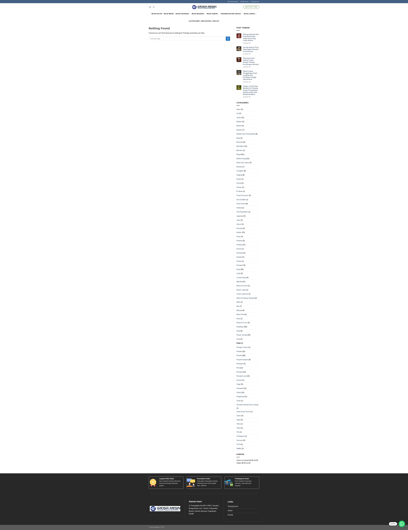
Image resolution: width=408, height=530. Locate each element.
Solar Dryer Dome (243, 412)
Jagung (239, 216)
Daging (239, 175)
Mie (238, 306)
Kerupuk (240, 265)
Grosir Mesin (154, 527)
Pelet (239, 343)
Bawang (240, 142)
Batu (238, 138)
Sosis (239, 416)
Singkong (240, 396)
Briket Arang (241, 158)
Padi (238, 331)
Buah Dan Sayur (243, 163)
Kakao (239, 232)
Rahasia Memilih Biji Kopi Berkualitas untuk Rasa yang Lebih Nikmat (251, 37)
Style (238, 420)
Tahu (238, 424)
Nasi (238, 318)
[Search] (153, 7)
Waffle (239, 448)
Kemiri (239, 249)
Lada (238, 273)
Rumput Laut (241, 376)
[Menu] (150, 7)
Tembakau (240, 436)
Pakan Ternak (242, 335)
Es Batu (239, 191)
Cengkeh (240, 171)
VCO (238, 444)
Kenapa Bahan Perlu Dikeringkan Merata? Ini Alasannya (251, 49)
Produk (239, 355)
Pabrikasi (240, 327)
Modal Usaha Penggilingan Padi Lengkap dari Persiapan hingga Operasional (250, 75)
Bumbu (239, 167)
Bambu (239, 130)
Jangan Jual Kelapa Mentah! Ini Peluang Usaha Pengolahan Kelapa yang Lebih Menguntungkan (250, 90)
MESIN (239, 282)
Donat (239, 183)
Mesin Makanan (198, 14)
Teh (238, 432)
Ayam (239, 117)
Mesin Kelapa (157, 14)
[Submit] (228, 39)
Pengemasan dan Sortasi (231, 14)
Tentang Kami (255, 1)
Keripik (239, 257)
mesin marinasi (242, 294)
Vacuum (240, 440)
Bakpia (239, 121)
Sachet (239, 380)
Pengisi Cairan (242, 347)
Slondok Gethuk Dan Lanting (247, 405)
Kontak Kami (244, 1)
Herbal (239, 208)
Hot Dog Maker (242, 212)
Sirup (239, 401)
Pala (238, 339)
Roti (238, 368)
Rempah (240, 364)
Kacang (239, 228)
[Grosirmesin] (204, 7)
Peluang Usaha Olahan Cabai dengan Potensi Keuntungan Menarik (251, 61)
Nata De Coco (242, 323)
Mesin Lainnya (249, 14)
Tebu (238, 428)
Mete (238, 302)
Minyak (239, 310)
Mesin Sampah (212, 14)
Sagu (239, 384)
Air (238, 113)
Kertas (239, 261)
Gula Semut (241, 204)
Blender (239, 150)
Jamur (239, 224)
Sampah (240, 388)
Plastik (239, 351)
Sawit (239, 392)
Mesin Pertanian (182, 14)
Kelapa (239, 245)
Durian (239, 187)
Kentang (240, 253)
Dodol (239, 179)
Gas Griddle (241, 200)
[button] (402, 524)
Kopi (238, 269)
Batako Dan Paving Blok (246, 134)
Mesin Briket (169, 14)
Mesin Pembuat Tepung (245, 298)
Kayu (238, 236)
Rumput (239, 372)
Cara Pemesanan (232, 1)
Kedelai (239, 241)
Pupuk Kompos (242, 360)
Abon (239, 109)
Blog (238, 154)
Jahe (238, 220)
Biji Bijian (240, 146)
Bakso (239, 126)
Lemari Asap (241, 277)
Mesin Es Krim (242, 286)
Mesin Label (241, 290)
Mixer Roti (240, 314)
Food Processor (243, 195)
